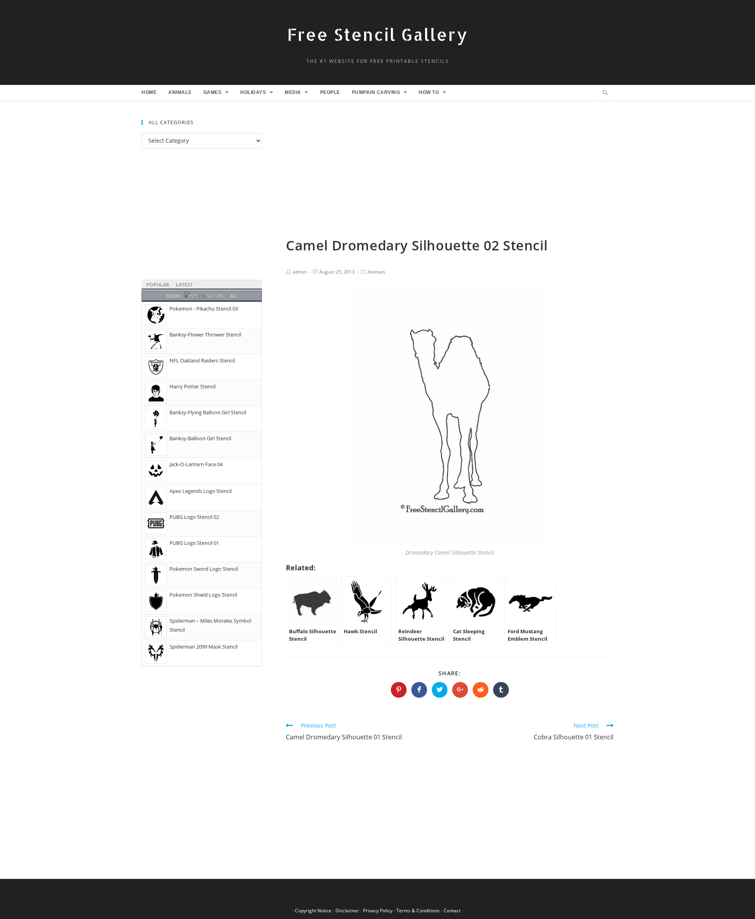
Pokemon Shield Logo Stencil (203, 594)
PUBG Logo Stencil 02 (194, 516)
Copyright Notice (313, 910)
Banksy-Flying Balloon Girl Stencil (207, 412)
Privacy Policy (377, 910)
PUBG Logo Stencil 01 (194, 542)
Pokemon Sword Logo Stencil (203, 568)
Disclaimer (347, 910)
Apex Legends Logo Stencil (200, 490)
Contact (452, 910)
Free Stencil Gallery (377, 34)
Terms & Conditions (418, 910)
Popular (157, 284)
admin (299, 271)
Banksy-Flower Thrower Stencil (205, 334)
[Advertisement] (449, 178)
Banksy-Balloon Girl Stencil (200, 438)
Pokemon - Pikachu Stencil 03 (203, 308)
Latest (184, 284)
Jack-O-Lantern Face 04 (196, 464)
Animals (376, 271)
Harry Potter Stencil (192, 386)
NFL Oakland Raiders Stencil (202, 360)
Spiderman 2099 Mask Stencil (203, 646)
